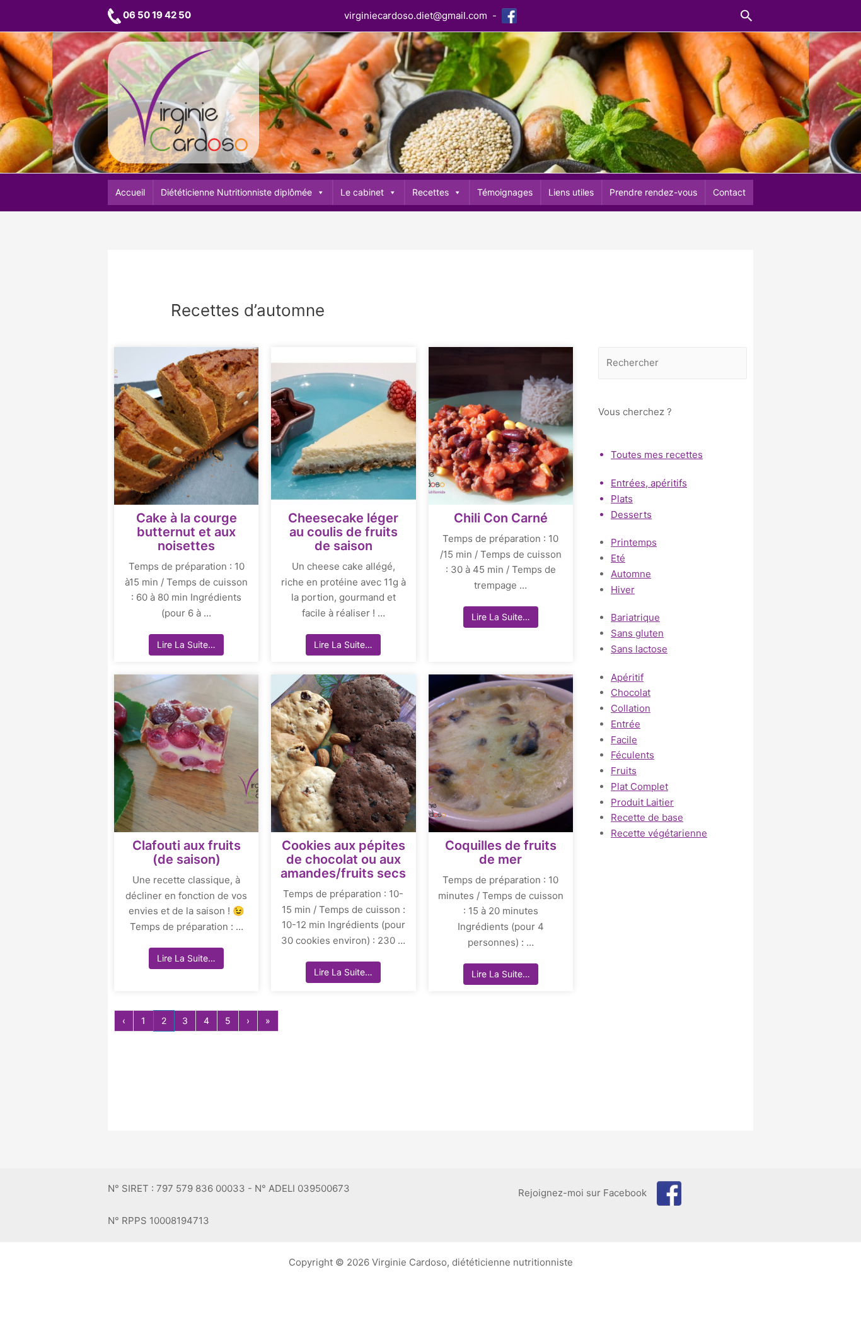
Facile (624, 740)
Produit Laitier (642, 802)
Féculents (632, 755)
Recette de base (647, 817)
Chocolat (630, 692)
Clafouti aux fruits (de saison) (186, 852)
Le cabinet (362, 192)
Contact (729, 192)
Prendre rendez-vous (653, 192)
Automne (631, 574)
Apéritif (627, 677)
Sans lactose (639, 649)
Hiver (623, 590)
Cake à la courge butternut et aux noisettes (186, 532)
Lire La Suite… (186, 644)
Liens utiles (571, 192)
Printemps (634, 542)
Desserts (631, 515)
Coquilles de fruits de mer (501, 852)
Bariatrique (635, 617)
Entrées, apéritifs (649, 483)
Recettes (430, 192)
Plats (622, 499)
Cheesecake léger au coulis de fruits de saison (343, 532)
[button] (746, 16)
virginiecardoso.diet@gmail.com (415, 15)
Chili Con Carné (501, 518)
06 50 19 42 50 (157, 15)
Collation (630, 708)
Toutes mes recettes (657, 455)
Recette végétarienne (659, 833)
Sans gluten (637, 633)
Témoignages (505, 192)
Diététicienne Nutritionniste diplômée (236, 192)
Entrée (625, 724)
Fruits (624, 771)
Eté (618, 558)
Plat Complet (639, 786)
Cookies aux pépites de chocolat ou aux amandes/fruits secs (343, 859)
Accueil (130, 192)
